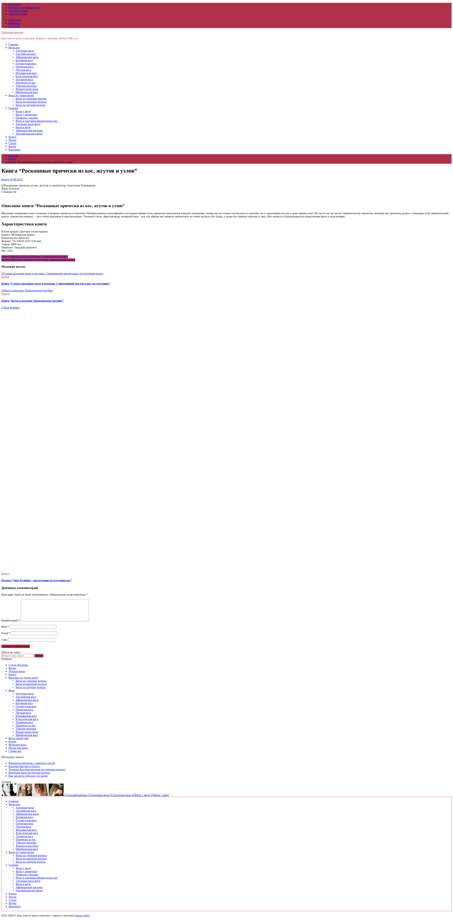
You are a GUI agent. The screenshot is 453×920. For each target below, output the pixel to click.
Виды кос (14, 47)
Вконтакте (14, 19)
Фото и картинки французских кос (37, 120)
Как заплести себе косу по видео (28, 775)
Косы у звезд (23, 111)
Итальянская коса (26, 73)
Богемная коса (24, 60)
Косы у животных (26, 114)
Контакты (14, 149)
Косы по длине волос (21, 95)
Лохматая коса (24, 79)
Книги (12, 136)
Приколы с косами (27, 117)
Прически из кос (26, 82)
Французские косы (27, 89)
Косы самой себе (18, 738)
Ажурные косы (25, 50)
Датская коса (23, 69)
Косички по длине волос (23, 677)
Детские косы (16, 671)
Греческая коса (24, 66)
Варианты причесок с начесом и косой (31, 763)
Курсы (12, 741)
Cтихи (12, 143)
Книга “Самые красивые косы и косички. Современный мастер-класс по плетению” (55, 283)
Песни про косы (18, 747)
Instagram (13, 23)
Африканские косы (27, 57)
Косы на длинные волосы (31, 98)
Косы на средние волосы (30, 104)
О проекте (14, 4)
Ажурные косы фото (28, 124)
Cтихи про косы (18, 664)
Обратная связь (17, 13)
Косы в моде (23, 127)
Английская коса (26, 53)
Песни (12, 140)
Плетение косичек (12, 32)
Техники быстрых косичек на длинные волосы (36, 769)
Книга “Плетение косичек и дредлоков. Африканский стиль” (38, 259)
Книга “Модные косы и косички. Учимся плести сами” (34, 256)
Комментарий (10, 620)
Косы (11, 690)
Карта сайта (82, 915)
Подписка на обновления (23, 7)
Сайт (4, 639)
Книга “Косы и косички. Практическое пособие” (32, 300)
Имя (5, 626)
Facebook (13, 26)
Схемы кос (14, 751)
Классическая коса (27, 76)
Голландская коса (26, 63)
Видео (12, 146)
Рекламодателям (18, 10)
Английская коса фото (29, 133)
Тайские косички (26, 85)
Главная (13, 44)
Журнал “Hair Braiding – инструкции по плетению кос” (36, 580)
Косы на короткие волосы (31, 101)
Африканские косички (29, 130)
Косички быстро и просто (24, 766)
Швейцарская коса (27, 92)
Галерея (13, 108)
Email (5, 633)
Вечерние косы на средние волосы (29, 772)
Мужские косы (17, 744)
